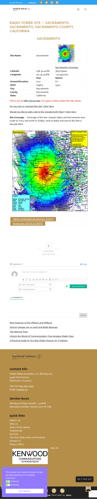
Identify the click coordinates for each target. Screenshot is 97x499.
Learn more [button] (10, 478)
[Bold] (23, 279)
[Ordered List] (36, 279)
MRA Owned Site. (32, 101)
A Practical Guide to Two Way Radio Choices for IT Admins (39, 340)
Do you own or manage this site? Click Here (32, 106)
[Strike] (33, 279)
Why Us (14, 424)
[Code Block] (46, 279)
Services (14, 434)
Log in (54, 448)
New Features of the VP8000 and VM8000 (31, 323)
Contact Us (32, 3)
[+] (56, 279)
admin (68, 495)
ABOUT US (15, 420)
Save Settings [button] (24, 491)
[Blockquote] (43, 279)
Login (84, 264)
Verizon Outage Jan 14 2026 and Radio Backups (33, 327)
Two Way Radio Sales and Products (27, 437)
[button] (88, 489)
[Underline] (30, 279)
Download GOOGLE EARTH (28, 223)
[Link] (50, 279)
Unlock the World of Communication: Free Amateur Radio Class (42, 336)
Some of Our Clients (20, 427)
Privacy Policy (17, 444)
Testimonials (16, 430)
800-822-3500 (26, 386)
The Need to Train (19, 332)
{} (53, 279)
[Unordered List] (40, 279)
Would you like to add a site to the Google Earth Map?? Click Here (43, 112)
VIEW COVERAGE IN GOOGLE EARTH (33, 219)
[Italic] (26, 279)
